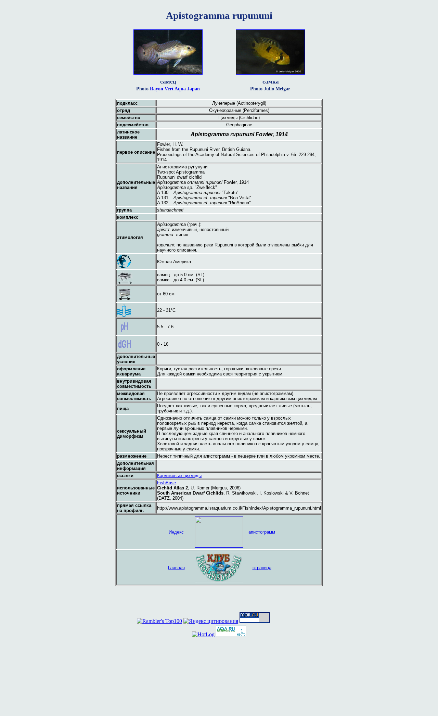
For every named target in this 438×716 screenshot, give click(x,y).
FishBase (166, 482)
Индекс (176, 532)
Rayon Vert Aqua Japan (175, 88)
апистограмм (261, 532)
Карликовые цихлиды (179, 475)
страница (262, 567)
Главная (176, 567)
